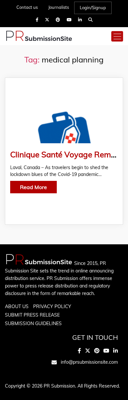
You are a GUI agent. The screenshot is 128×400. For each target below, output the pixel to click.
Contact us (27, 7)
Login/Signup (93, 7)
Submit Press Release (32, 315)
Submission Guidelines (33, 323)
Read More (33, 187)
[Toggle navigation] (117, 36)
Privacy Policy (52, 306)
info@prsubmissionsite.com (89, 362)
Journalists (58, 7)
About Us (17, 306)
